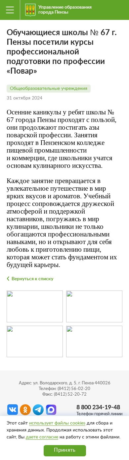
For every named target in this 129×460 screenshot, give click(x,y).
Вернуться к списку (32, 279)
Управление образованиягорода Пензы (65, 10)
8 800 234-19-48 (98, 408)
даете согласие (42, 437)
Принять (64, 450)
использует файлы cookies (57, 423)
